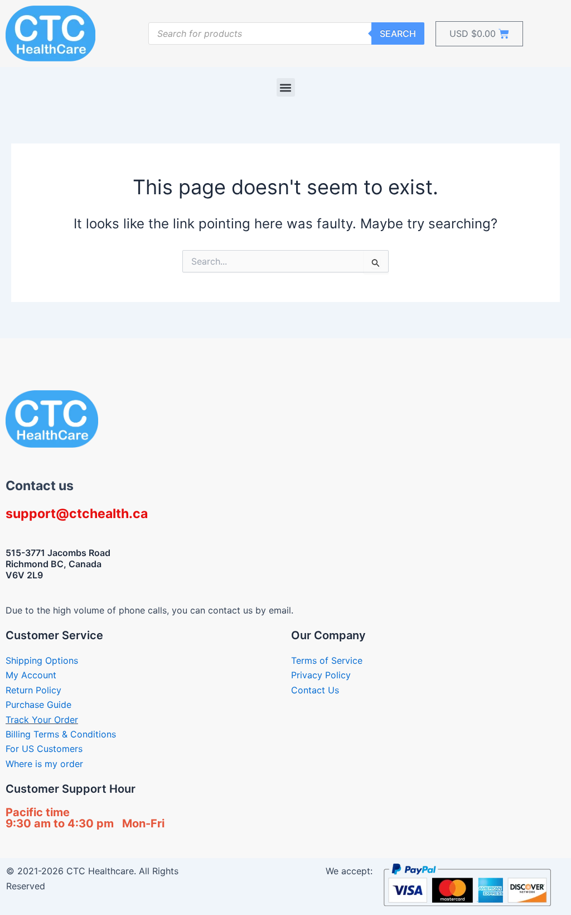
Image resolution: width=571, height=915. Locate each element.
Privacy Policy (321, 675)
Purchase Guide (38, 704)
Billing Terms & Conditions (61, 734)
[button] (286, 87)
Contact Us (315, 690)
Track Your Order (42, 719)
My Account (31, 675)
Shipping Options (42, 660)
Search (398, 33)
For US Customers (44, 748)
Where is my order (44, 763)
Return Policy (33, 690)
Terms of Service (326, 660)
